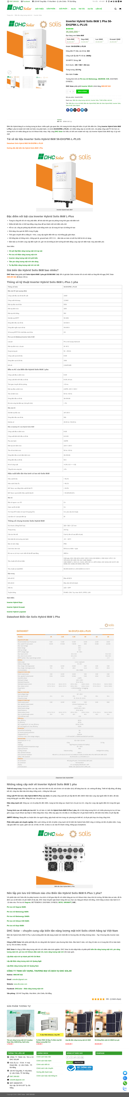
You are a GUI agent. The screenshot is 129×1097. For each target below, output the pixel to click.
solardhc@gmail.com (19, 979)
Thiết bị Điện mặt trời (105, 100)
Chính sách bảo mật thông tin (46, 1076)
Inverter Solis (38, 15)
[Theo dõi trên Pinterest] (116, 1)
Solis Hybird (76, 105)
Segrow (28, 902)
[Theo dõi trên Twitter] (111, 1)
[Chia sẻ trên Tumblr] (86, 110)
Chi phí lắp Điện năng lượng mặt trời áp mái (25, 251)
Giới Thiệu (39, 9)
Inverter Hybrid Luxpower (16, 612)
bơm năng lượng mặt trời (54, 952)
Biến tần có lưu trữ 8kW (76, 103)
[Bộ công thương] (79, 1068)
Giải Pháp (63, 9)
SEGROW (101, 79)
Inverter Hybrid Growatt (16, 607)
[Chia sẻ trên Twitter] (71, 110)
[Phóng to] (9, 72)
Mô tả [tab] (59, 121)
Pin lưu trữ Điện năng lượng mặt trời (23, 255)
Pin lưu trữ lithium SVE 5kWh (18, 921)
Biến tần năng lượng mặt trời (23, 15)
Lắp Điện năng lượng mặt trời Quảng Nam (23, 966)
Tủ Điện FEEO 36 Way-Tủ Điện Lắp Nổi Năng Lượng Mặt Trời (49, 1041)
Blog (73, 9)
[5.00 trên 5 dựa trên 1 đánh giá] (94, 28)
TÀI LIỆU (95, 1)
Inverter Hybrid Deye (14, 602)
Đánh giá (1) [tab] (67, 121)
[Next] (59, 46)
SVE (107, 79)
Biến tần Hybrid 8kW (90, 103)
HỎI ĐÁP (102, 1)
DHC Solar (59, 131)
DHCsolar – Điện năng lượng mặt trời (29, 989)
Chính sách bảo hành (43, 1061)
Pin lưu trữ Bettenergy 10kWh (18, 916)
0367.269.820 (14, 1)
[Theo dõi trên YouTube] (121, 1)
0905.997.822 (11, 277)
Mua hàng (82, 91)
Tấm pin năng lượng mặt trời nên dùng (23, 261)
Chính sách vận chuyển (44, 1068)
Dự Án (90, 9)
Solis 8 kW (69, 105)
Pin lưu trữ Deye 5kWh (15, 926)
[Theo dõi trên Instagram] (109, 1)
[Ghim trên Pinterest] (78, 110)
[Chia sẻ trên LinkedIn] (82, 110)
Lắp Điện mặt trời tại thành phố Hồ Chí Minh (23, 956)
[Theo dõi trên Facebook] (106, 1)
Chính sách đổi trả (42, 1064)
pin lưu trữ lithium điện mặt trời (31, 952)
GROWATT (67, 902)
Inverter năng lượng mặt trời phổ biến (23, 258)
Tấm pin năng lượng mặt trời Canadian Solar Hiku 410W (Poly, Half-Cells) (20, 1041)
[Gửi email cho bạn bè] (75, 110)
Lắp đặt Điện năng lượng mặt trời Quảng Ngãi (24, 961)
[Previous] (10, 46)
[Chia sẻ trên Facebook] (67, 110)
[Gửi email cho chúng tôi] (113, 1)
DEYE (60, 902)
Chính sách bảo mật (43, 1057)
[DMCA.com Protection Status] (75, 1062)
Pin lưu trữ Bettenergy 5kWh (18, 912)
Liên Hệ (99, 9)
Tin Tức (82, 9)
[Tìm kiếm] (115, 9)
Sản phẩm (51, 9)
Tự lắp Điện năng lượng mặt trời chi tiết (24, 265)
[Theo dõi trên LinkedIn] (118, 1)
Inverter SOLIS (87, 86)
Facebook (26, 1)
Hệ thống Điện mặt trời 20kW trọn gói (107, 1040)
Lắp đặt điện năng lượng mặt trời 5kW (78, 1040)
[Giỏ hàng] (120, 9)
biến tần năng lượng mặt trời (102, 949)
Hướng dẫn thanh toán (44, 1072)
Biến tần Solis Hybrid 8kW (104, 103)
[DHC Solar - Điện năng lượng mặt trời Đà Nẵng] (19, 7)
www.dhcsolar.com (20, 984)
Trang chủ (10, 15)
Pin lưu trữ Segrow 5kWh (16, 907)
